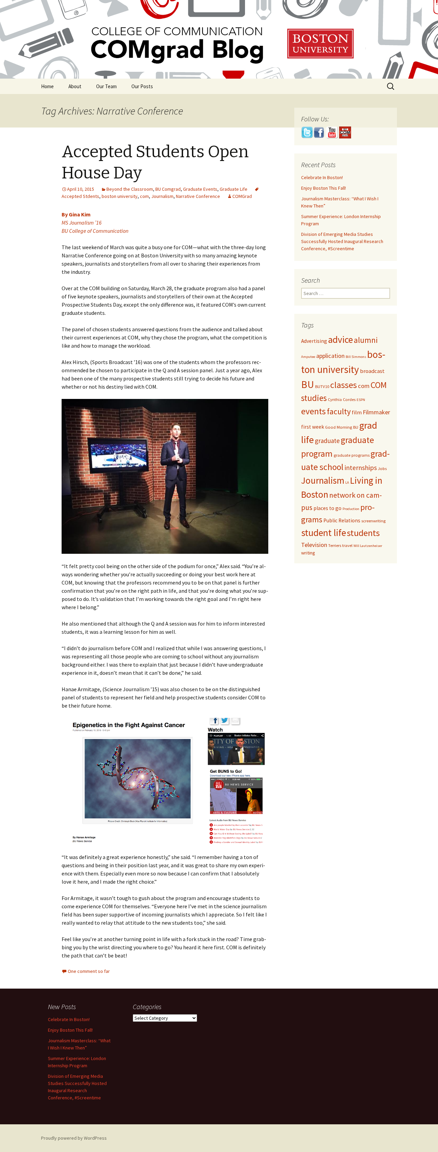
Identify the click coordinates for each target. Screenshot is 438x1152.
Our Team (106, 86)
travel (347, 545)
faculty (339, 411)
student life (323, 533)
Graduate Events (200, 189)
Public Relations (341, 520)
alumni (366, 340)
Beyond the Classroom (129, 189)
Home (47, 86)
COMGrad (242, 196)
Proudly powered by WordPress (74, 1138)
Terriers (334, 545)
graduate (327, 441)
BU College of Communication (95, 230)
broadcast (372, 371)
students (363, 532)
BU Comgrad (168, 189)
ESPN (361, 400)
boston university (120, 196)
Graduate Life (233, 189)
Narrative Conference (198, 196)
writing (308, 553)
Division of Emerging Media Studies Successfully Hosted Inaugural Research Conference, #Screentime (342, 241)
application (330, 356)
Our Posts (142, 86)
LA (347, 482)
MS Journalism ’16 (82, 222)
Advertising (314, 341)
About (74, 86)
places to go (327, 508)
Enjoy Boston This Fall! (323, 188)
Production (351, 509)
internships (361, 468)
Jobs (382, 468)
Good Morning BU (341, 427)
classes (343, 384)
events (313, 411)
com (144, 196)
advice (340, 340)
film (357, 412)
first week (312, 427)
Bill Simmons (356, 356)
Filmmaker (376, 412)
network (342, 495)
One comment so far (89, 971)
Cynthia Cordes (342, 399)
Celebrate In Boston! (322, 177)
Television (314, 545)
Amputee (308, 356)
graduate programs (352, 455)
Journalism (162, 196)
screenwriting (373, 520)
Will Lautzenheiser (367, 546)
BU (307, 384)
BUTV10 (322, 386)
